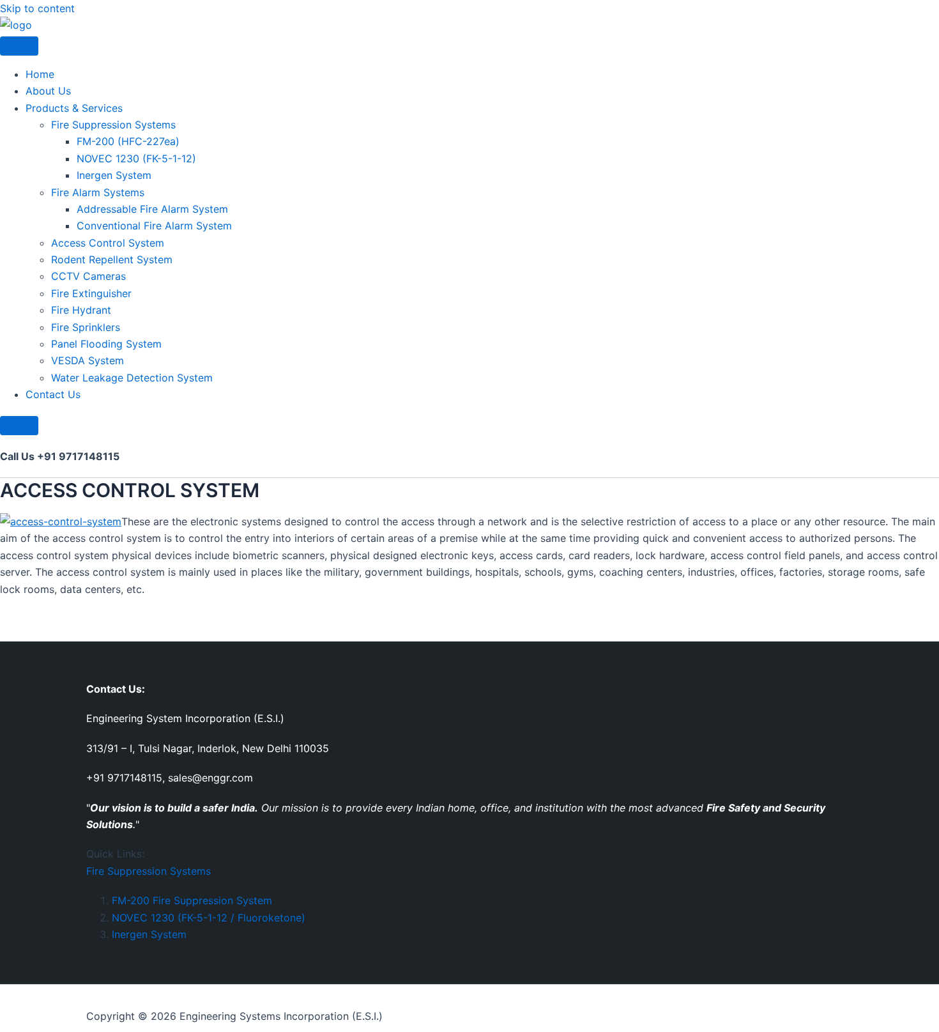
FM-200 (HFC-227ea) (128, 141)
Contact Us (53, 394)
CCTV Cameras (88, 276)
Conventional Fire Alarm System (154, 225)
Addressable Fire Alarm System (152, 209)
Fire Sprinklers (85, 327)
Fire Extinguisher (91, 293)
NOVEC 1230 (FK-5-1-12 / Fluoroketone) (208, 917)
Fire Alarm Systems (97, 192)
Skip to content (37, 8)
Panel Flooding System (106, 343)
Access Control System (107, 242)
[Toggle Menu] (19, 46)
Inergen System (114, 175)
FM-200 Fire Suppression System (192, 900)
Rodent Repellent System (111, 259)
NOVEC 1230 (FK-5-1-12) (136, 158)
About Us (48, 90)
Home (40, 74)
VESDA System (87, 360)
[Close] (19, 425)
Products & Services (74, 108)
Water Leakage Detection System (132, 377)
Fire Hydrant (81, 310)
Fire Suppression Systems (113, 124)
